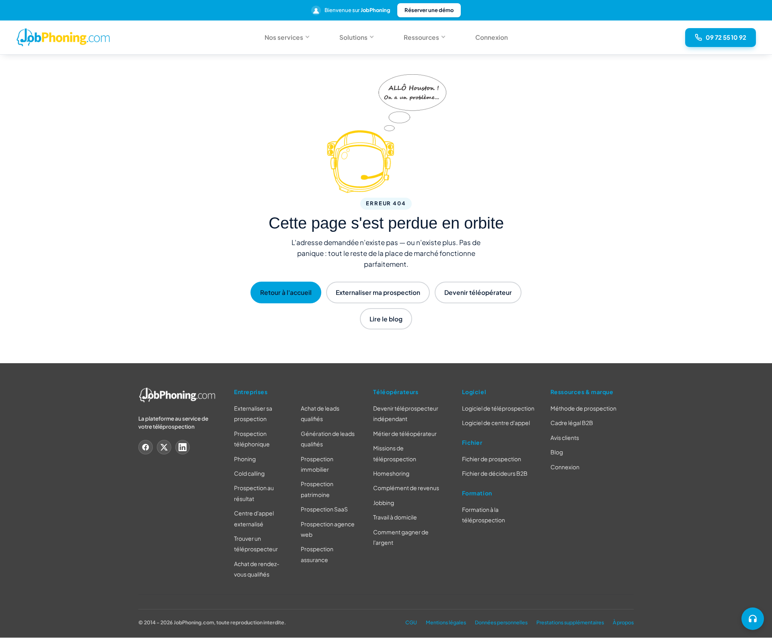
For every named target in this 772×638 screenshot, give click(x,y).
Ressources (421, 37)
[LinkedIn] (182, 447)
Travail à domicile (395, 517)
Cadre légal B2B (571, 423)
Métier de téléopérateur (405, 433)
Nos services (284, 37)
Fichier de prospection (491, 458)
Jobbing (383, 502)
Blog (556, 452)
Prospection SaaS (324, 509)
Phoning (245, 458)
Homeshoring (391, 473)
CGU (411, 622)
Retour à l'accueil (286, 292)
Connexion (491, 37)
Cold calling (249, 473)
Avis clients (564, 437)
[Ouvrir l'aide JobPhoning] (752, 618)
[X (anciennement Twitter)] (164, 447)
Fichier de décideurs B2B (495, 473)
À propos (623, 622)
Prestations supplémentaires (570, 622)
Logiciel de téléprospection (498, 408)
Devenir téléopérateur (478, 292)
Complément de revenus (406, 488)
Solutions (353, 37)
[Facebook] (145, 447)
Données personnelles (501, 622)
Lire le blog (386, 319)
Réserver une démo (429, 10)
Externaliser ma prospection (378, 292)
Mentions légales (446, 622)
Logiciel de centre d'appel (496, 423)
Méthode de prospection (583, 408)
